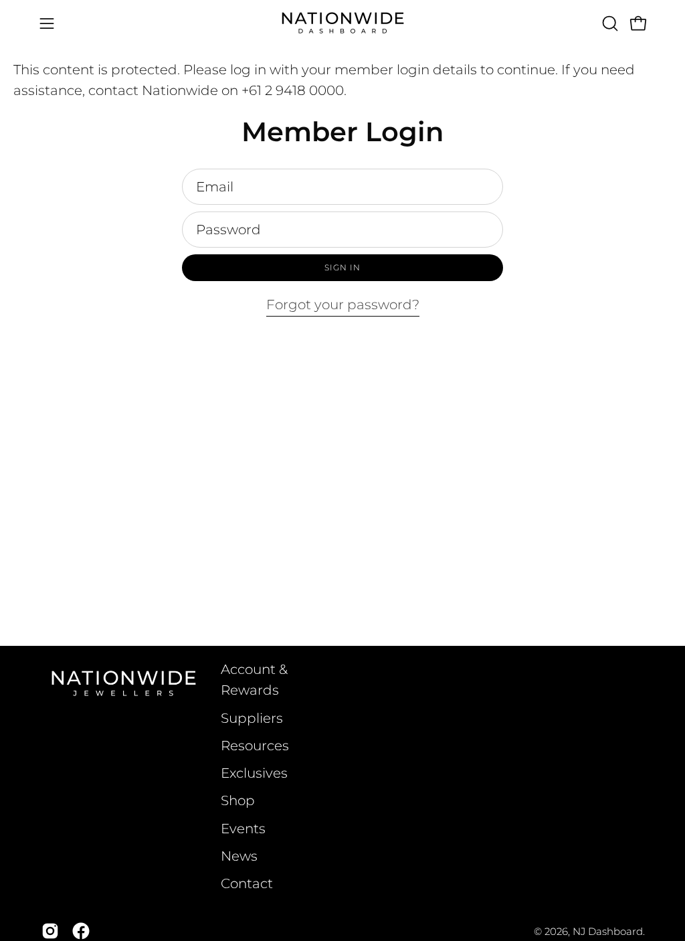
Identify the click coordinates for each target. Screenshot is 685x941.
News (239, 856)
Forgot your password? (342, 304)
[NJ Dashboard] (342, 23)
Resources (255, 746)
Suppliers (252, 718)
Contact (247, 883)
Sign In (342, 267)
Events (243, 829)
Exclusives (254, 773)
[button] (608, 23)
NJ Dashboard (608, 931)
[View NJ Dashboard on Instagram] (50, 931)
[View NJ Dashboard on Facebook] (81, 931)
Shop (238, 800)
